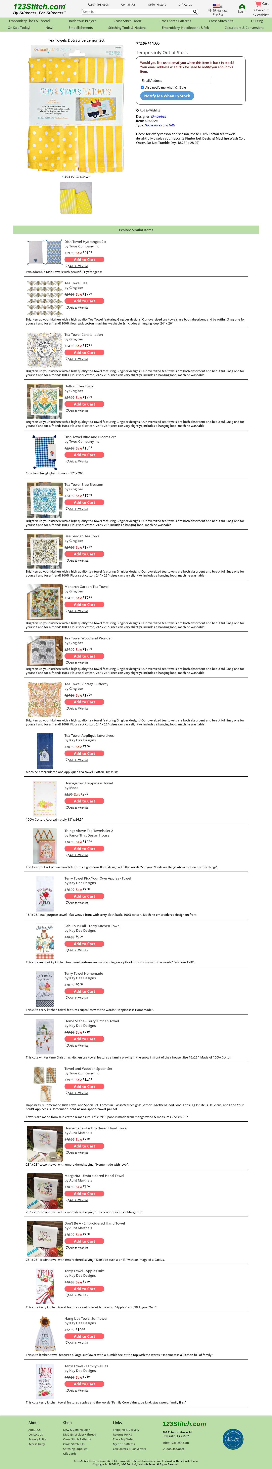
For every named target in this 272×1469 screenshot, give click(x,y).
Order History (157, 4)
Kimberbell (158, 116)
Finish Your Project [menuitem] (82, 21)
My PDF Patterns (124, 1444)
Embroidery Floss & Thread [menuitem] (29, 21)
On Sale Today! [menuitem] (19, 27)
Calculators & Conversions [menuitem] (244, 27)
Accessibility (36, 1444)
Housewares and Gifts (160, 125)
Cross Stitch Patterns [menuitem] (175, 21)
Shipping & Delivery (126, 1430)
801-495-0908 (100, 4)
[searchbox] (140, 12)
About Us (34, 1430)
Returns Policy (122, 1434)
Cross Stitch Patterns (77, 1439)
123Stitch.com (184, 1423)
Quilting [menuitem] (257, 21)
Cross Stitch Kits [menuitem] (221, 21)
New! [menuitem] (49, 27)
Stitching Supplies (75, 1449)
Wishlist (262, 15)
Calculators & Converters (129, 1449)
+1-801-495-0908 (173, 1449)
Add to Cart (84, 259)
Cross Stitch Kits (74, 1444)
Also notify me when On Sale (165, 87)
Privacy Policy (37, 1439)
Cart (265, 3)
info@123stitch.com (175, 1443)
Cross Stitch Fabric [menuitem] (128, 21)
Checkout (261, 10)
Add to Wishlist (78, 266)
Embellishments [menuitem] (81, 27)
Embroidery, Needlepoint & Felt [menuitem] (185, 27)
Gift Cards (185, 4)
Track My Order (123, 1439)
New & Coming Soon (76, 1430)
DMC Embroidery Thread (79, 1434)
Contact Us (128, 4)
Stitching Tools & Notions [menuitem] (127, 27)
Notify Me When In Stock (167, 95)
